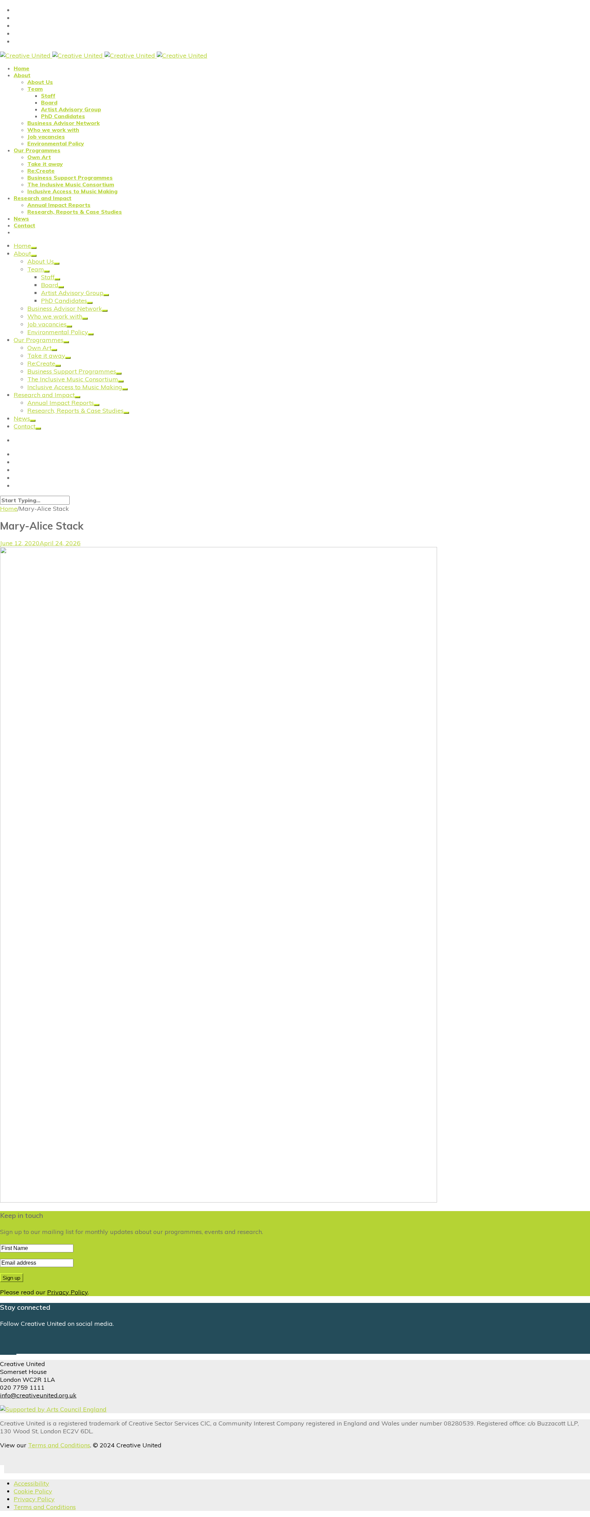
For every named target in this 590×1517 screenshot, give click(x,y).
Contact (24, 225)
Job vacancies (46, 136)
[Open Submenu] (34, 248)
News (21, 218)
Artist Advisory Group (71, 109)
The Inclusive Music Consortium (70, 184)
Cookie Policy (33, 1491)
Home (21, 68)
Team (35, 88)
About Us (40, 82)
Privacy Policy (67, 1292)
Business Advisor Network (63, 123)
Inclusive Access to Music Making (72, 191)
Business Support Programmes (70, 177)
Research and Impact (42, 198)
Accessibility (31, 1483)
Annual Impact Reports (58, 204)
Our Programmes (37, 150)
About (22, 75)
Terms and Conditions (59, 1445)
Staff (48, 95)
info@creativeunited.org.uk (38, 1395)
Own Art (39, 157)
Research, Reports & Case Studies (74, 211)
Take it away (45, 163)
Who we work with (53, 129)
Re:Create (41, 170)
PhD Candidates (63, 116)
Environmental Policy (55, 143)
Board (49, 102)
